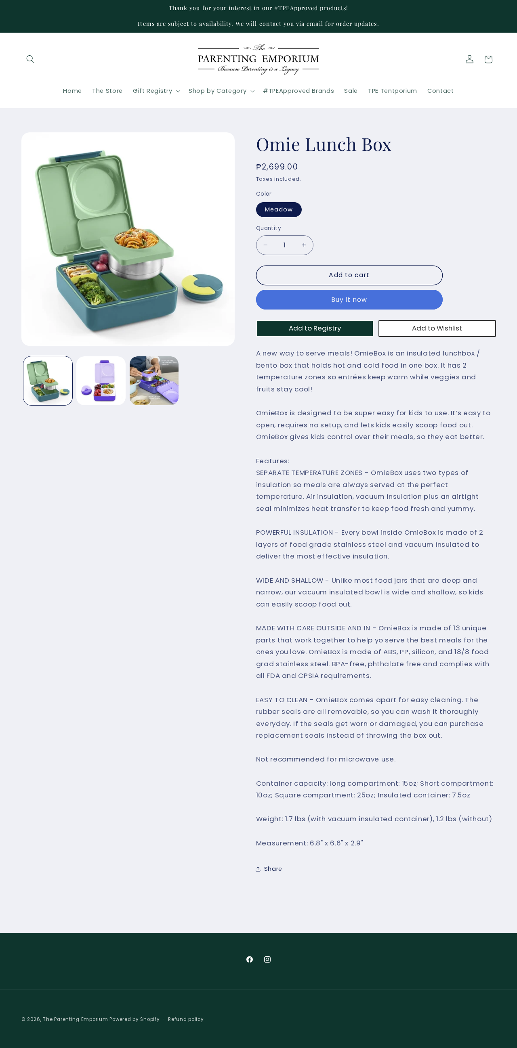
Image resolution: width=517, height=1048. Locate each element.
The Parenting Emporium (75, 1019)
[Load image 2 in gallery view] (100, 380)
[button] (30, 59)
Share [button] (273, 869)
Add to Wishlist (437, 328)
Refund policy (186, 1019)
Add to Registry (315, 328)
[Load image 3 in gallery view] (154, 380)
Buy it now (349, 299)
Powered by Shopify (134, 1019)
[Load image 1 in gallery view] (47, 380)
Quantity (268, 228)
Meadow (279, 209)
